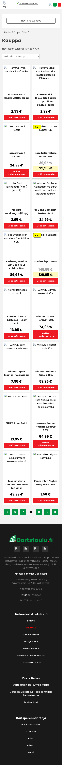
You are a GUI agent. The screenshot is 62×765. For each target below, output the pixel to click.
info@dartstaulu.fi (31, 594)
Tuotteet (31, 627)
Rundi (31, 752)
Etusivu (7, 32)
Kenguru (31, 731)
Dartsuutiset (31, 702)
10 (46, 512)
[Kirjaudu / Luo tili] (55, 5)
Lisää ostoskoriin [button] (16, 117)
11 (55, 512)
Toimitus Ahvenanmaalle (31, 655)
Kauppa (17, 32)
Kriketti (31, 745)
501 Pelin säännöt (31, 724)
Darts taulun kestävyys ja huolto (31, 685)
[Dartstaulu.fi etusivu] (31, 4)
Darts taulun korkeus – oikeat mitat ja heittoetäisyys (31, 693)
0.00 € (59, 5)
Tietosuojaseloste (31, 662)
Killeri (31, 738)
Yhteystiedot (31, 641)
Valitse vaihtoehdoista (16, 173)
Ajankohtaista (31, 634)
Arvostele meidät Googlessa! (31, 573)
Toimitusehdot (31, 648)
